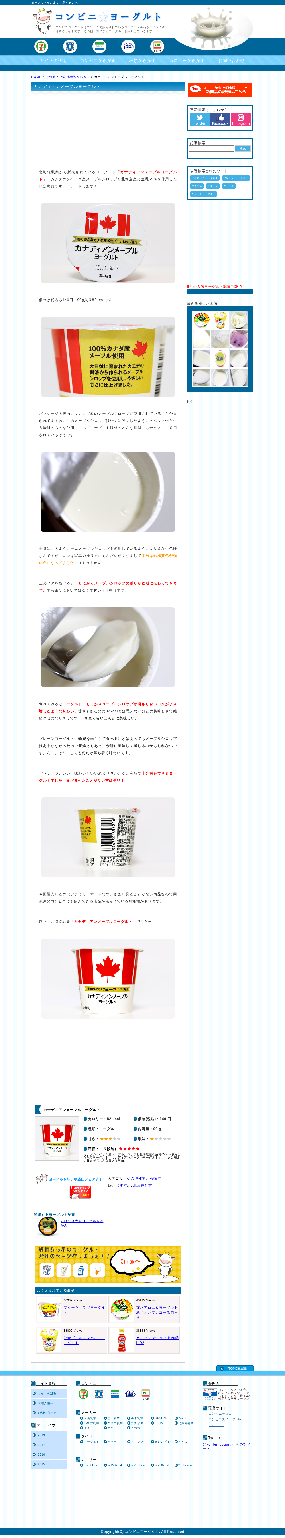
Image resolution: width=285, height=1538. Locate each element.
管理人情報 (45, 1403)
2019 (41, 1435)
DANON (160, 1418)
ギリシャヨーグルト (203, 194)
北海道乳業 (142, 1185)
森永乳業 (137, 1418)
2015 (41, 1464)
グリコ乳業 (115, 1423)
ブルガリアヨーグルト (204, 178)
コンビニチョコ (220, 1413)
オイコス (196, 186)
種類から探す (142, 60)
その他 (51, 77)
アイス (182, 1441)
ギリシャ (229, 186)
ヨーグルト (91, 1441)
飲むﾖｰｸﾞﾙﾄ (163, 1441)
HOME (36, 77)
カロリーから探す (187, 60)
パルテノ (213, 186)
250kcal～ (185, 1465)
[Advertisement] (108, 129)
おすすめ (123, 1185)
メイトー (90, 1428)
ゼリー (112, 1441)
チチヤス (137, 1423)
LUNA (159, 1423)
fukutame (216, 1425)
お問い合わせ (231, 60)
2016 (41, 1454)
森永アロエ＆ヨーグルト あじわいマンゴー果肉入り (157, 1312)
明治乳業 (90, 1418)
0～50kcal (91, 1465)
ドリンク (137, 1441)
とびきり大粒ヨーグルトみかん (82, 1223)
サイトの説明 (53, 60)
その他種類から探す (75, 77)
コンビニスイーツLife (225, 1419)
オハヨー (113, 1428)
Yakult (182, 1418)
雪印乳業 (113, 1418)
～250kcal (162, 1465)
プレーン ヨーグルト (236, 178)
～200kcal (138, 1465)
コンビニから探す (98, 60)
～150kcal (114, 1465)
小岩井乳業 (91, 1423)
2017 (41, 1445)
